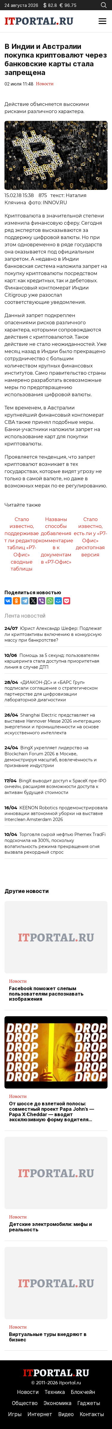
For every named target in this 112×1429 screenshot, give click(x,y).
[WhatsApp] (49, 600)
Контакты (92, 1414)
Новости (44, 83)
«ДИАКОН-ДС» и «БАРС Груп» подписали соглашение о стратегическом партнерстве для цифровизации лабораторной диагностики (51, 691)
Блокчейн (83, 1392)
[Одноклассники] (16, 600)
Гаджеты (88, 1403)
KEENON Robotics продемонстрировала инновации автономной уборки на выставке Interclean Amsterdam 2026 (56, 813)
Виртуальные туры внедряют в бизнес (48, 1337)
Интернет (39, 1414)
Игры (15, 1414)
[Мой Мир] (58, 600)
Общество (25, 1403)
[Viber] (41, 600)
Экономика (57, 1403)
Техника (55, 1392)
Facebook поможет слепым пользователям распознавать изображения (46, 994)
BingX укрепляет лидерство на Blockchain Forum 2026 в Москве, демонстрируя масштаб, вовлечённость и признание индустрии (50, 756)
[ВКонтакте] (8, 600)
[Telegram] (24, 600)
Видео (66, 1414)
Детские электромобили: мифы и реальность (50, 1227)
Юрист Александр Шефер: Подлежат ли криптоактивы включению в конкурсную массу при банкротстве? (53, 634)
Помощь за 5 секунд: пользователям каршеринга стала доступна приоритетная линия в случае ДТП (51, 661)
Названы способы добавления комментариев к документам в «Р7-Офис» (56, 541)
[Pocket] (66, 600)
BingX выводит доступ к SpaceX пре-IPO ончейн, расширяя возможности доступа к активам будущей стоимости (55, 786)
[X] (33, 600)
